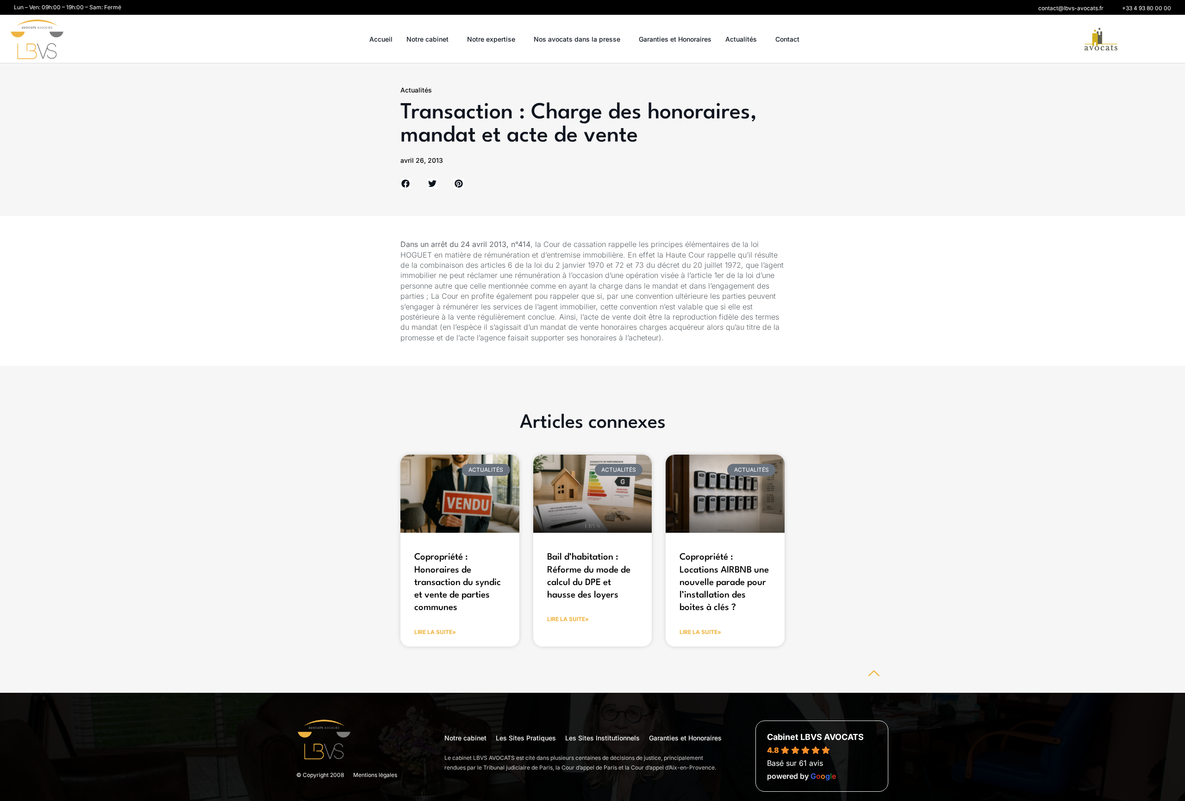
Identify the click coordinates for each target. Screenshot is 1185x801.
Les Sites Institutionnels (602, 738)
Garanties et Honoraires (675, 39)
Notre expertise (491, 39)
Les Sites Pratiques (526, 738)
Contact (787, 39)
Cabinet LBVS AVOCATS (815, 737)
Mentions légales (375, 774)
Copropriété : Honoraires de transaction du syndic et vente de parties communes (457, 582)
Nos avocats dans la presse (577, 39)
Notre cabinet (427, 39)
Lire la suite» (435, 631)
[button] (1071, 8)
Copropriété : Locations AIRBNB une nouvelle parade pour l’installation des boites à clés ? (724, 582)
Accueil (381, 39)
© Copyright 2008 (320, 774)
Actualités (741, 39)
